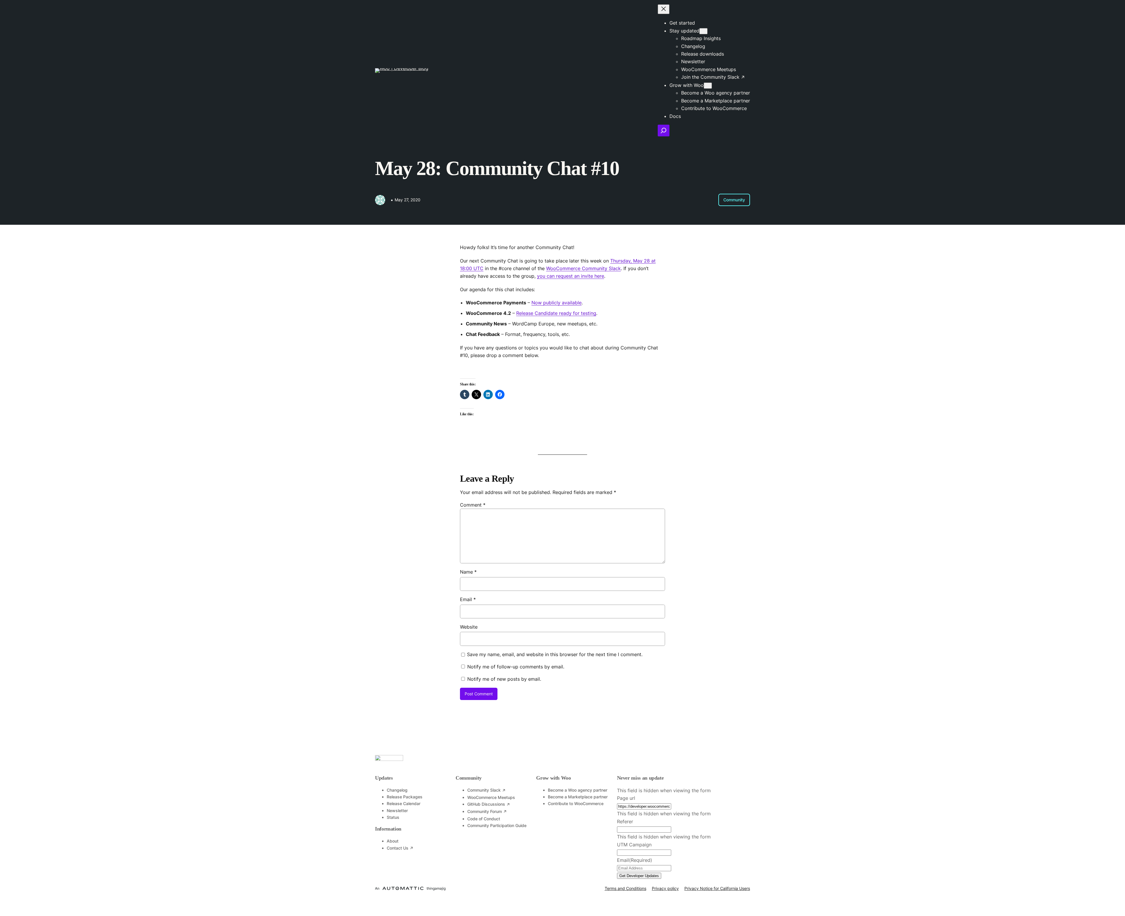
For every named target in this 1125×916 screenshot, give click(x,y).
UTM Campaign (634, 845)
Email (468, 599)
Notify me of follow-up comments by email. (515, 667)
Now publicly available (556, 303)
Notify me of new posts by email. (504, 679)
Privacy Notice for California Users (717, 888)
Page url (626, 798)
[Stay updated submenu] (703, 31)
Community (734, 199)
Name (468, 572)
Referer (625, 821)
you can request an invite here (570, 276)
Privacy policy (665, 888)
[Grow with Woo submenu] (708, 86)
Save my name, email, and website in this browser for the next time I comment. (554, 654)
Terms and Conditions (625, 888)
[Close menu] (663, 9)
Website (469, 627)
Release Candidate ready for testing (556, 313)
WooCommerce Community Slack (583, 268)
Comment (472, 505)
